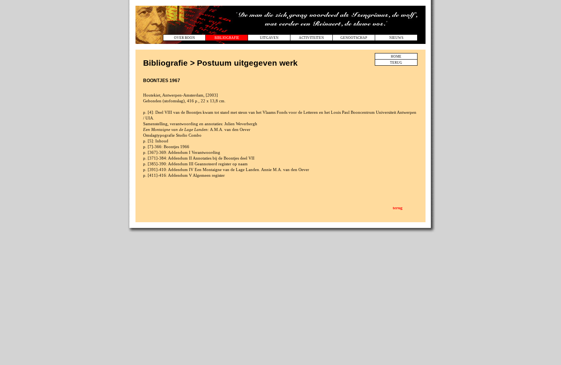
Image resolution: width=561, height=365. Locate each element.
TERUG (396, 63)
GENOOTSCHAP (353, 38)
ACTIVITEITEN (311, 38)
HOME (396, 56)
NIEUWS (396, 38)
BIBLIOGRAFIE (226, 38)
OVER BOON (184, 38)
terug (398, 207)
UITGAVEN (269, 38)
